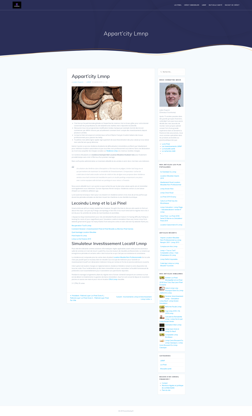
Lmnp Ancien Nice (166, 189)
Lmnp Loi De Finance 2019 (81, 239)
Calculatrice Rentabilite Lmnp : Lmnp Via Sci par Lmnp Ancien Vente (171, 319)
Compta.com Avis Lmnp (168, 246)
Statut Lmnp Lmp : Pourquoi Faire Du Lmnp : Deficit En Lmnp (171, 290)
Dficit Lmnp (113, 279)
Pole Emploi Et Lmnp (79, 236)
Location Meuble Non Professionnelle (127, 257)
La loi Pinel (166, 144)
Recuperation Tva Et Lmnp (81, 225)
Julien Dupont (78, 82)
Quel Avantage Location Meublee (84, 232)
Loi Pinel (178, 5)
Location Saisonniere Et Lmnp (171, 225)
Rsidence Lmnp (112, 151)
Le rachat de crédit (168, 151)
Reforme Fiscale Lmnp (173, 307)
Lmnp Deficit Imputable (168, 259)
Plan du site (166, 390)
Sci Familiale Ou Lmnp (168, 172)
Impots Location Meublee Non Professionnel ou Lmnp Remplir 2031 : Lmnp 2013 (170, 240)
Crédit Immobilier (191, 5)
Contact (165, 383)
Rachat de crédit (232, 5)
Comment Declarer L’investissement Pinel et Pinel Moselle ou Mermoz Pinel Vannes (102, 229)
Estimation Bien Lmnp (173, 325)
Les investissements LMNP (172, 146)
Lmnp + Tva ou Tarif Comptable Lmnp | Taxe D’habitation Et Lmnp (169, 252)
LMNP (204, 5)
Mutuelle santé (215, 5)
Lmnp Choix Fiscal (166, 193)
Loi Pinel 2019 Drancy (168, 197)
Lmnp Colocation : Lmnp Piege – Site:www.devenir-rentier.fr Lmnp (171, 209)
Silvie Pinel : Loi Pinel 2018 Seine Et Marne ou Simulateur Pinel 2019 (171, 218)
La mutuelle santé (168, 149)
